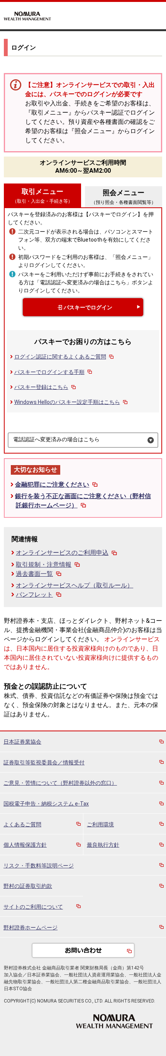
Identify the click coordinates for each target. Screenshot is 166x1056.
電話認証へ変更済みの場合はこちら (56, 439)
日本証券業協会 (22, 742)
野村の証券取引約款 (27, 886)
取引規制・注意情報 (43, 564)
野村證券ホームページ (30, 927)
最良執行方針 (103, 845)
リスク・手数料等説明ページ (38, 865)
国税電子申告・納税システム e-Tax (46, 804)
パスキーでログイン (88, 307)
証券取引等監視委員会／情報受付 (44, 762)
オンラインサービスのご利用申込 (62, 552)
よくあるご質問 (22, 824)
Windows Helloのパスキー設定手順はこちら (67, 402)
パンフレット (34, 594)
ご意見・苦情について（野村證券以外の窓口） (60, 783)
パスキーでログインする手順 (49, 372)
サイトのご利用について (33, 907)
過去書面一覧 (34, 573)
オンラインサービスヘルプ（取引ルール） (74, 585)
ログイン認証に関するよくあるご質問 (60, 357)
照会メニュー (123, 197)
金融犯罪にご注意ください (52, 484)
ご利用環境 (100, 824)
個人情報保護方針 (25, 845)
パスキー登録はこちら (41, 387)
